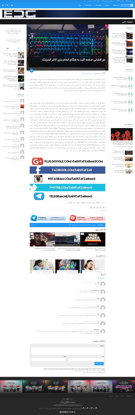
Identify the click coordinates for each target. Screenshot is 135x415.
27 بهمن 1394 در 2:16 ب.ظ (84, 290)
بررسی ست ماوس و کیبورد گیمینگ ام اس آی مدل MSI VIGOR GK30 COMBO (68, 249)
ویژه (80, 5)
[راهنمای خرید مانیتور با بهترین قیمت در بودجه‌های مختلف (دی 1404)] (56, 386)
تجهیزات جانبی (127, 21)
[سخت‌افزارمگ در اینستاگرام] (67, 412)
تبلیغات (116, 396)
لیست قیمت (88, 5)
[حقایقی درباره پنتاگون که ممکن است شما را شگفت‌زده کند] (129, 152)
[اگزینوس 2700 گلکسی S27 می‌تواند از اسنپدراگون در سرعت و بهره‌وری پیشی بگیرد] (21, 63)
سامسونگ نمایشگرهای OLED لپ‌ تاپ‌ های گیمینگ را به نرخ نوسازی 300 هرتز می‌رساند (118, 51)
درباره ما (122, 396)
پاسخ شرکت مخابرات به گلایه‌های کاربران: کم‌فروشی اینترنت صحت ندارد (9, 86)
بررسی (107, 5)
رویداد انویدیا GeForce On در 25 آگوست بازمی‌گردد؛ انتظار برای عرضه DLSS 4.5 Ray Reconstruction (72, 225)
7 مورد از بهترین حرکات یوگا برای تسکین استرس (118, 165)
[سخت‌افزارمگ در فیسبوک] (65, 412)
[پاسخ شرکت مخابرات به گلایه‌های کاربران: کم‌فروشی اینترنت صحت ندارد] (21, 86)
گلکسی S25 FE (120, 1)
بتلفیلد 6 (90, 1)
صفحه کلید (83, 203)
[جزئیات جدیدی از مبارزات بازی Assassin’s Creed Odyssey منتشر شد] (42, 239)
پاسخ (98, 286)
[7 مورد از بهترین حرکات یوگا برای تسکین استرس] (129, 165)
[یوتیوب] (87, 218)
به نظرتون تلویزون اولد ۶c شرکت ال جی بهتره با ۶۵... (11, 134)
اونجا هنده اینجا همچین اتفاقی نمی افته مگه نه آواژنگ (11, 107)
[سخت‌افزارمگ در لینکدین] (60, 412)
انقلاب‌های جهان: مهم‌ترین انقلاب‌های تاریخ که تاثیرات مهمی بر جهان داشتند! (123, 143)
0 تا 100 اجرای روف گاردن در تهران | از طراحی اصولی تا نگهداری (117, 159)
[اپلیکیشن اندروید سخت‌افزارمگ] (72, 412)
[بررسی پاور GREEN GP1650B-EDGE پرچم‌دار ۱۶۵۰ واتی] (129, 44)
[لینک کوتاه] (82, 74)
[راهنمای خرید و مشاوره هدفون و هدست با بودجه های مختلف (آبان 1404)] (124, 386)
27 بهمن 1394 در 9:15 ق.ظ (89, 298)
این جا (74, 151)
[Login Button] (2, 5)
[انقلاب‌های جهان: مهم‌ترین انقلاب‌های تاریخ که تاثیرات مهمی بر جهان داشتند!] (122, 134)
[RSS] (74, 412)
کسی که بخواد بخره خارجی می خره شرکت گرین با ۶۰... (11, 140)
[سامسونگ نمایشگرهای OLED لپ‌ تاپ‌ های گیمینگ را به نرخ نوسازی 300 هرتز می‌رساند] (129, 52)
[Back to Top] (67, 399)
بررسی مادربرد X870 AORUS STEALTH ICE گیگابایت (120, 94)
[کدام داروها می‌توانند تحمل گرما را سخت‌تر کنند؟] (92, 266)
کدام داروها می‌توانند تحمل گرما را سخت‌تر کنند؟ (93, 272)
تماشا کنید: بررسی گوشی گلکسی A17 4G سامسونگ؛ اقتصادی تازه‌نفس (119, 102)
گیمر (74, 203)
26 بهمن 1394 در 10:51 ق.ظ (89, 314)
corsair (97, 203)
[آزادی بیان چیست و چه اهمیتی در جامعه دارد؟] (129, 171)
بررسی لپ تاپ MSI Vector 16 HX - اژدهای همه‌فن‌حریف (119, 110)
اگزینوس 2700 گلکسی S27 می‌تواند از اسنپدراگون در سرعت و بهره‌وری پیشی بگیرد (10, 62)
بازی (93, 203)
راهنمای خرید (98, 5)
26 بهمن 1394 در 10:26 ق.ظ (90, 322)
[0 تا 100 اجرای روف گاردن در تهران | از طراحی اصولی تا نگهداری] (129, 159)
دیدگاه (100, 278)
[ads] (67, 14)
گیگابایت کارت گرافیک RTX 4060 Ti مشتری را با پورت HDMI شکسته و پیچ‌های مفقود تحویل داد (118, 36)
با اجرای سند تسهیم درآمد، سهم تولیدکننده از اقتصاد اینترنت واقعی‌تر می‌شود (10, 55)
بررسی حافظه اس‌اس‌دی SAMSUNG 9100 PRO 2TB (119, 86)
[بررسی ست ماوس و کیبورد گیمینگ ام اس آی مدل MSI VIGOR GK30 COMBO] (67, 239)
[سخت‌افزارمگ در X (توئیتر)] (63, 412)
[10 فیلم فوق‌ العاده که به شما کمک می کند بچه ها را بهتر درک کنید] (67, 266)
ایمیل (64, 357)
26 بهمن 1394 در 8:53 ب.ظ (89, 306)
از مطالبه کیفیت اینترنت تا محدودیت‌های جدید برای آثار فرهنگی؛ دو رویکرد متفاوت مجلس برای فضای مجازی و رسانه (119, 61)
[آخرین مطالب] (18, 48)
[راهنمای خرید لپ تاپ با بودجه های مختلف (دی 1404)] (34, 386)
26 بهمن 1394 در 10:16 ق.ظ (86, 330)
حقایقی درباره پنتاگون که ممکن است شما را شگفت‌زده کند (118, 152)
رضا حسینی (96, 74)
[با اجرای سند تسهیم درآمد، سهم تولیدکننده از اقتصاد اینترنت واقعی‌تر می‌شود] (21, 55)
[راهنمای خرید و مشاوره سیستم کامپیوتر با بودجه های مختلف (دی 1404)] (101, 386)
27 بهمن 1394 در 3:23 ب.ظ (90, 282)
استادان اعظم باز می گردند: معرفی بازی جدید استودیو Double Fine (95, 249)
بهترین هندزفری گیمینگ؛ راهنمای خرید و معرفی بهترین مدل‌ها (9, 70)
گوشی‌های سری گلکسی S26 (108, 1)
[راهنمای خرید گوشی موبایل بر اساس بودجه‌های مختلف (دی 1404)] (79, 386)
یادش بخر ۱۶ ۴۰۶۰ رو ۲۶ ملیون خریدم (11, 101)
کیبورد (78, 203)
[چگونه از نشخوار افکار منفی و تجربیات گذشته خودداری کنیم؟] (42, 266)
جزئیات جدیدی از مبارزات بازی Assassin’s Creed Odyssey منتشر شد (45, 249)
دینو (85, 1)
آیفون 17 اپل (97, 1)
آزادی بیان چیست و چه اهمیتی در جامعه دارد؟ (119, 171)
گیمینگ (70, 203)
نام (103, 357)
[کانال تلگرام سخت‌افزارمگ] (70, 412)
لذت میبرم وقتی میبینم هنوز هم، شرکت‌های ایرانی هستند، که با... (12, 127)
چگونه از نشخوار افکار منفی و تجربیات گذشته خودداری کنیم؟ (44, 272)
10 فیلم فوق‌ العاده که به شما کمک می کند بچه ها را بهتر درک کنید (68, 272)
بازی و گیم (89, 203)
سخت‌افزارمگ (129, 396)
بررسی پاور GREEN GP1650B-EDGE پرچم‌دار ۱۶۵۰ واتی (118, 44)
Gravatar (91, 373)
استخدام (111, 396)
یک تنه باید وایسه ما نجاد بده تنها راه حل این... (11, 114)
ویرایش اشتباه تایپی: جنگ (13, 153)
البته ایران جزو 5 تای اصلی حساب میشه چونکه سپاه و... (12, 159)
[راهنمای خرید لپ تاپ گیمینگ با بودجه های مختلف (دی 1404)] (11, 386)
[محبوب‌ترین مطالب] (7, 48)
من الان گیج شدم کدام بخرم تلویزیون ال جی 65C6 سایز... (11, 120)
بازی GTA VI (128, 1)
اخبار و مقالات (116, 5)
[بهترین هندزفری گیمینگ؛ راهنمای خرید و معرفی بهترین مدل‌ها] (21, 71)
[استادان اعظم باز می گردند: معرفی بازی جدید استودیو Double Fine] (92, 239)
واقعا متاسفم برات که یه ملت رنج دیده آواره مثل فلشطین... (11, 147)
